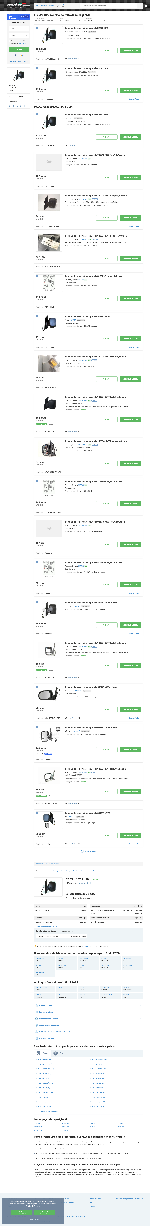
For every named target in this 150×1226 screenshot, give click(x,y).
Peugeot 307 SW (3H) (99, 1064)
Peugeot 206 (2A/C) (98, 1078)
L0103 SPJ (92, 1127)
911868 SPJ (65, 1127)
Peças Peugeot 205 (98, 1097)
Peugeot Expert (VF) (45, 1059)
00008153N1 (127, 967)
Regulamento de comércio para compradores (72, 1219)
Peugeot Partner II (98, 1083)
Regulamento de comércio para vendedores (71, 1216)
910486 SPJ (65, 1130)
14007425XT (83, 199)
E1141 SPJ (37, 1123)
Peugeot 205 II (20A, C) (45, 1083)
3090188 (82, 996)
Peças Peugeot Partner (45, 1102)
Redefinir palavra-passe (19, 61)
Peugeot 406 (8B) (98, 1074)
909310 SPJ (38, 1127)
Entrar (19, 50)
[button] (55, 20)
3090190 (71, 817)
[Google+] (22, 56)
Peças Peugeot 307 (44, 1097)
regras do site (22, 43)
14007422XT (127, 959)
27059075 (39, 996)
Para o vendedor (67, 1199)
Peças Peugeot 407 (98, 1106)
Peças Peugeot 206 (98, 1092)
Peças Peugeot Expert (45, 1092)
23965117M (105, 989)
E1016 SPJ (92, 1123)
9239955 (72, 320)
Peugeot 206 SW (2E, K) (100, 1059)
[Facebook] (15, 56)
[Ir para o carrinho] (147, 5)
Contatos (91, 1206)
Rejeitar (44, 1212)
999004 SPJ (120, 1123)
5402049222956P (41, 989)
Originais (84, 871)
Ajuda (90, 1202)
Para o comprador (67, 1202)
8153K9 (81, 280)
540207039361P (76, 691)
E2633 (71, 118)
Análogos (94, 871)
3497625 (77, 606)
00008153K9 (62, 967)
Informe (87, 946)
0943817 (77, 731)
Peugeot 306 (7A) (44, 1078)
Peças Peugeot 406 (98, 1102)
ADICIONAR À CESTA (130, 50)
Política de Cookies (33, 1206)
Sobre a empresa (94, 1199)
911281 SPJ (120, 1127)
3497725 (127, 989)
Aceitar (21, 1212)
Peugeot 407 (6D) (44, 1088)
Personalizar (33, 1219)
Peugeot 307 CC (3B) (45, 1064)
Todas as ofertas (42, 871)
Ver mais (106, 50)
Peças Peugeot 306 (44, 1106)
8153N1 (104, 959)
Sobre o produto (57, 871)
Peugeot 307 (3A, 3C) (99, 1069)
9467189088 (82, 159)
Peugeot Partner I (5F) (45, 1074)
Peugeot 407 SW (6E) (99, 1088)
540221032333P (106, 996)
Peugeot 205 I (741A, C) (46, 1069)
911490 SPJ (38, 1130)
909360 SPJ (65, 1123)
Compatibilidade (72, 871)
